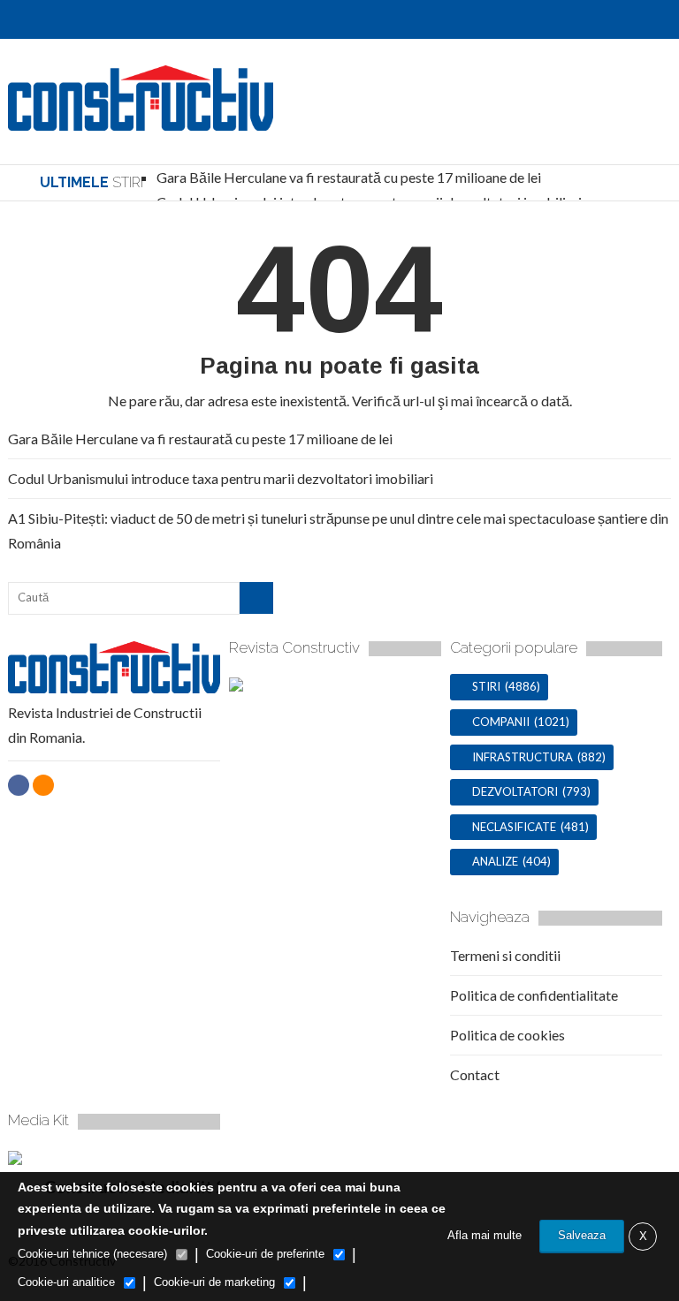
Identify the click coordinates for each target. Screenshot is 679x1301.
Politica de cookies (507, 1034)
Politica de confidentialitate (534, 995)
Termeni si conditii (505, 955)
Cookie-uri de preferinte (265, 1253)
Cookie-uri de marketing (214, 1282)
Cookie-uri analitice (66, 1282)
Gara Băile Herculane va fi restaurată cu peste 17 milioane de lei (348, 177)
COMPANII (501, 722)
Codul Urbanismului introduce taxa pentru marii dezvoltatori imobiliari (220, 478)
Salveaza (582, 1235)
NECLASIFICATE (514, 827)
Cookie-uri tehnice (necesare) (92, 1253)
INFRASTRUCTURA (522, 757)
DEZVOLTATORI (515, 791)
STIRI (486, 686)
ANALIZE (495, 861)
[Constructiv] (140, 122)
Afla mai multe (484, 1235)
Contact (475, 1074)
